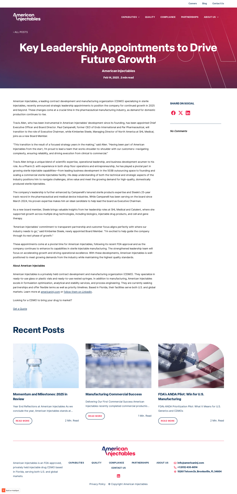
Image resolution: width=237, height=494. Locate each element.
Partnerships (189, 17)
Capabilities (129, 17)
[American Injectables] (26, 17)
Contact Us (218, 4)
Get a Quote (20, 309)
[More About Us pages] (218, 17)
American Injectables (118, 71)
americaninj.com (50, 292)
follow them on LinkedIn (78, 292)
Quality (150, 17)
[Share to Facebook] (173, 113)
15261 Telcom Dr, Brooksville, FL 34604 (199, 472)
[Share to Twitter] (180, 113)
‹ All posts (20, 32)
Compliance (168, 17)
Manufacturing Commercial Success (114, 394)
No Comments (178, 131)
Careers (193, 4)
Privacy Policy (97, 484)
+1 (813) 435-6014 (187, 467)
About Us (210, 17)
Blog (204, 4)
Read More (23, 421)
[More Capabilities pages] (139, 17)
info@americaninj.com (190, 463)
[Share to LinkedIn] (188, 113)
